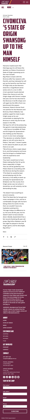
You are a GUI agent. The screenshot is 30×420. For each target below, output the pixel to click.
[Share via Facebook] (3, 237)
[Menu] (27, 2)
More (9, 7)
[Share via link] (15, 237)
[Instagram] (4, 377)
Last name (6, 391)
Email (5, 397)
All (3, 7)
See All (25, 246)
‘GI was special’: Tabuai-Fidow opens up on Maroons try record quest (13, 267)
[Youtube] (15, 377)
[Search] (21, 2)
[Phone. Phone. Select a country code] (5, 406)
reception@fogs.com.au (9, 358)
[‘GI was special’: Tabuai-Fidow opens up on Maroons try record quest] (15, 256)
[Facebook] (7, 377)
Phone (5, 404)
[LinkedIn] (13, 377)
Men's (4, 231)
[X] (10, 377)
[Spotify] (18, 377)
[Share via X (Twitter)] (7, 237)
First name (6, 385)
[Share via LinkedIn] (11, 237)
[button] (24, 2)
